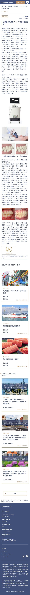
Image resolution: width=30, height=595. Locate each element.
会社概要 (4, 548)
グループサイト (5, 511)
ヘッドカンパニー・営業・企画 (9, 540)
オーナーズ (16, 500)
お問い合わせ (20, 2)
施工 (6, 525)
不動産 (6, 535)
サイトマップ (5, 557)
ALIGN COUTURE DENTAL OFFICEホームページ (14, 257)
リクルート (4, 551)
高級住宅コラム (9, 500)
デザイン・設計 (8, 515)
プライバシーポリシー (7, 554)
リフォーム (6, 520)
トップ (2, 500)
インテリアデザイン (7, 530)
